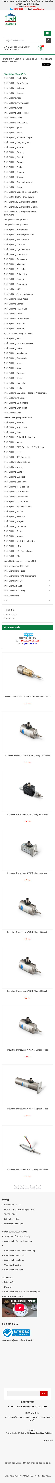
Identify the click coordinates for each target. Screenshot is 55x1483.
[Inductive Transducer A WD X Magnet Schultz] (27, 908)
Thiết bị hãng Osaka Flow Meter (19, 343)
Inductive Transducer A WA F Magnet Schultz (27, 1108)
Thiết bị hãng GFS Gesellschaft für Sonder (24, 447)
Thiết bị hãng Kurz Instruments (18, 182)
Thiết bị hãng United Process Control (21, 192)
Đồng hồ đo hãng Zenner (16, 224)
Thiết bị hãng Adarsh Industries (18, 294)
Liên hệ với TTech (12, 1219)
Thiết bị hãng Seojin (13, 167)
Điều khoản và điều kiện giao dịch (19, 1209)
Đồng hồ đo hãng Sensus (16, 219)
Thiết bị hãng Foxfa (13, 388)
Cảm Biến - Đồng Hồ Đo (26, 58)
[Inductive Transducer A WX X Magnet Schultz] (27, 1146)
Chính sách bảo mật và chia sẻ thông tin (22, 1292)
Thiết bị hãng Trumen (14, 172)
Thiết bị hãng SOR (12, 289)
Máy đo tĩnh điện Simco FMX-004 (37, 1476)
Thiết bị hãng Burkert (13, 93)
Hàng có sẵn (11, 614)
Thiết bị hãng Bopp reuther (16, 113)
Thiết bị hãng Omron (13, 152)
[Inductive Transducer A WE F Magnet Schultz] (27, 849)
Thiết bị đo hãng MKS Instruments (20, 576)
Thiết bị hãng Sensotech (15, 358)
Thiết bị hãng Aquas (13, 378)
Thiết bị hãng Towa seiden (16, 83)
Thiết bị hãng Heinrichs (14, 383)
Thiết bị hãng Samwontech (16, 239)
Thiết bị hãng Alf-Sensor (15, 398)
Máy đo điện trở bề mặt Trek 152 (37, 1462)
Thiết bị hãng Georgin (14, 162)
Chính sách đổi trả (12, 1265)
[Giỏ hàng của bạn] (41, 47)
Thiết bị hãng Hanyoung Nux (17, 142)
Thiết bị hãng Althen (13, 442)
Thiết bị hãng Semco (13, 304)
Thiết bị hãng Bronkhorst (15, 408)
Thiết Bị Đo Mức (11, 595)
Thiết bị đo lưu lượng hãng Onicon (21, 207)
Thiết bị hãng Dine (12, 412)
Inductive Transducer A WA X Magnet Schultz (27, 1049)
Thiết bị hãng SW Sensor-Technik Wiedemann (25, 393)
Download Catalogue (13, 1224)
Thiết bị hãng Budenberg (15, 284)
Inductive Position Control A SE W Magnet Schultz (27, 755)
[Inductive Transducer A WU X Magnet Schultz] (27, 967)
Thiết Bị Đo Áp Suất (13, 586)
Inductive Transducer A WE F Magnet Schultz (27, 873)
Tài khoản (14, 49)
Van (5, 600)
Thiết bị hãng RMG (13, 132)
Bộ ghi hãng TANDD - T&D (16, 566)
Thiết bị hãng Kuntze (13, 536)
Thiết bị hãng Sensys (14, 279)
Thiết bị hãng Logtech (14, 452)
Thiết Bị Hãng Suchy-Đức (15, 78)
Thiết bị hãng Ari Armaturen (16, 103)
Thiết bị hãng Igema (13, 127)
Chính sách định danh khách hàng (19, 1251)
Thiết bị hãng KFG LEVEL (16, 122)
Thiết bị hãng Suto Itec (14, 323)
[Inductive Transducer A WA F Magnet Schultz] (27, 1085)
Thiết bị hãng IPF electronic (17, 457)
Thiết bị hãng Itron (12, 368)
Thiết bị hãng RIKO (13, 313)
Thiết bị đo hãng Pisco (14, 571)
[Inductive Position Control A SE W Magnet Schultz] (27, 731)
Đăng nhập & (16, 46)
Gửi (43, 1394)
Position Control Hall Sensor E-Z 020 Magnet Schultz (27, 696)
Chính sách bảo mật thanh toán (18, 1241)
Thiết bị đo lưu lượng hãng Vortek (20, 202)
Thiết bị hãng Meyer (13, 467)
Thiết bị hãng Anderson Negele (18, 137)
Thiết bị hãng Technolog (15, 269)
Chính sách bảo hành (13, 1269)
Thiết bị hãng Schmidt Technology (19, 437)
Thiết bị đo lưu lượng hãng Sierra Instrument (20, 213)
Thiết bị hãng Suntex (13, 472)
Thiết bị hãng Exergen (14, 328)
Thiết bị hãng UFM (12, 546)
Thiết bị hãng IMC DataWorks (18, 506)
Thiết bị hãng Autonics (14, 147)
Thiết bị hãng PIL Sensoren (16, 491)
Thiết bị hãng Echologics (15, 274)
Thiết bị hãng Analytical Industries (19, 541)
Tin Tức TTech (10, 1214)
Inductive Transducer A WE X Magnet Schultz (27, 814)
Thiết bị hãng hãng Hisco (16, 229)
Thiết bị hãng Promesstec (16, 496)
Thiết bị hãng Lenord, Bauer (17, 501)
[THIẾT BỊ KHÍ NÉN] (27, 634)
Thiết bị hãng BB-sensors (16, 403)
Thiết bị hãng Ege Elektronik (17, 249)
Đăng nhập (9, 1282)
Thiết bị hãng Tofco (13, 348)
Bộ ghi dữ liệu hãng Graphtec (18, 333)
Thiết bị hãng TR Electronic (16, 487)
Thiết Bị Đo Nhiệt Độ (13, 581)
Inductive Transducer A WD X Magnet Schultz (27, 932)
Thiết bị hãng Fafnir (13, 117)
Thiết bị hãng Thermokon (15, 254)
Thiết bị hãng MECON (14, 244)
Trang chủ (8, 58)
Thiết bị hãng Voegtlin (14, 521)
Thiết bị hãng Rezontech (15, 259)
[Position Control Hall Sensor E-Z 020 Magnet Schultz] (27, 673)
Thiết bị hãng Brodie (13, 511)
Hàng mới (10, 618)
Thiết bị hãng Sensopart (15, 482)
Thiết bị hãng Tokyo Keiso (16, 299)
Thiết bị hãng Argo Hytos (15, 427)
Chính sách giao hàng (14, 1260)
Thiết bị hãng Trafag (13, 187)
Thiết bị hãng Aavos (13, 363)
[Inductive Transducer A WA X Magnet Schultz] (27, 1026)
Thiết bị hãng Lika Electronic (17, 462)
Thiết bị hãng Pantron (14, 422)
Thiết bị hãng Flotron (13, 338)
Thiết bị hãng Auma (13, 108)
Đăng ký (25, 46)
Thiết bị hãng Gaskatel (14, 373)
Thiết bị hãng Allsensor (14, 264)
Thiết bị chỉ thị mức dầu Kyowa (19, 197)
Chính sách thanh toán (14, 1255)
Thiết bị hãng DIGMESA (15, 526)
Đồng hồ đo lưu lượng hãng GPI (20, 561)
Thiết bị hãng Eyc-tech (14, 477)
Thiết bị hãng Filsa (12, 556)
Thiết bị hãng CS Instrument (17, 318)
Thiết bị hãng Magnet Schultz (18, 418)
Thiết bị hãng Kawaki (13, 177)
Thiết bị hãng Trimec (13, 531)
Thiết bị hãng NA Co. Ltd (15, 309)
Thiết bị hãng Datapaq (14, 88)
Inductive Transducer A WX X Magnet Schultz (27, 1169)
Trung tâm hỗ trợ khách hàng (17, 1236)
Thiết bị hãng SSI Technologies (18, 551)
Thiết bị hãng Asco (12, 98)
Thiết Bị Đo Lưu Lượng (14, 590)
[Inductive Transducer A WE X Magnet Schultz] (27, 790)
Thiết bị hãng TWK (12, 432)
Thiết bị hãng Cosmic (14, 157)
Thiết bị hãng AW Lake (14, 516)
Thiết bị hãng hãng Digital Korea (19, 234)
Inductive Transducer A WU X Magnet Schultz (27, 991)
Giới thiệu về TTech (13, 1205)
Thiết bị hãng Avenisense (15, 353)
